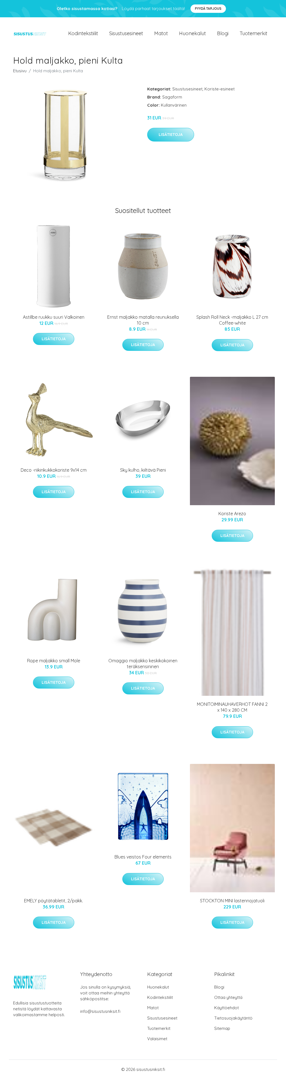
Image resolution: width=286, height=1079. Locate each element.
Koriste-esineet (219, 89)
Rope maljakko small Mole (53, 660)
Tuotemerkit (253, 33)
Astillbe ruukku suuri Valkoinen (53, 317)
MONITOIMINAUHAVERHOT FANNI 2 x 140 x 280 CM (232, 707)
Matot (161, 33)
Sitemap (222, 1028)
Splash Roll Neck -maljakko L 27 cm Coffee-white (232, 320)
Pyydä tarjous (208, 8)
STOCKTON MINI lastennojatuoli (232, 900)
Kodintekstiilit (83, 33)
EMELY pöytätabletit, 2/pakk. (53, 900)
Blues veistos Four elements (143, 857)
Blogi (222, 33)
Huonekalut (192, 33)
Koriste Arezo (232, 513)
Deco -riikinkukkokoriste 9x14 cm (54, 470)
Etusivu (20, 70)
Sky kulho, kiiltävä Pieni (143, 470)
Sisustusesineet (126, 33)
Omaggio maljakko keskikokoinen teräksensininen (142, 663)
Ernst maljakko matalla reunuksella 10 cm (143, 320)
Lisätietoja (171, 134)
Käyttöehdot (226, 1007)
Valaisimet (157, 1038)
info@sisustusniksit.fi (100, 1011)
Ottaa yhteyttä (228, 997)
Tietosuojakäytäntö (233, 1018)
